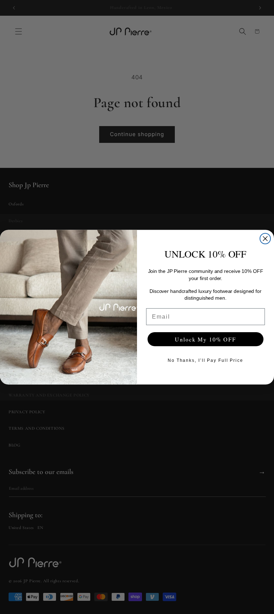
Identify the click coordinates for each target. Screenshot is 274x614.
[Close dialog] (265, 238)
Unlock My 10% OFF (205, 339)
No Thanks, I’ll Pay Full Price (205, 360)
